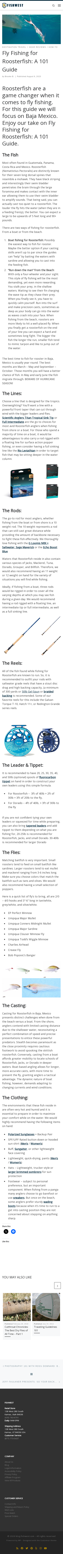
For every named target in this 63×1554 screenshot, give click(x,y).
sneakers (18, 1197)
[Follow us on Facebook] (22, 1548)
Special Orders (11, 1516)
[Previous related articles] (50, 1285)
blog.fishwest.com (25, 1536)
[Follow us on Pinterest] (31, 1548)
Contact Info (10, 1504)
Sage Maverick (25, 547)
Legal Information (13, 1468)
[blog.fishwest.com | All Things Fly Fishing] (12, 5)
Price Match (10, 1513)
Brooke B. (9, 76)
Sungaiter (21, 1149)
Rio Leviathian (26, 450)
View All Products (12, 1480)
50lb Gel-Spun (30, 691)
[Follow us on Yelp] (36, 1548)
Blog (7, 1465)
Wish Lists (9, 1510)
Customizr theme (48, 1540)
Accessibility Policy (13, 1471)
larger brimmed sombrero (24, 1172)
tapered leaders (36, 825)
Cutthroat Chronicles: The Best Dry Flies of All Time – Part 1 (16, 1330)
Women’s (36, 1143)
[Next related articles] (57, 1285)
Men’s (24, 1143)
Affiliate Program (12, 1477)
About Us (9, 1462)
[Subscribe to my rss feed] (17, 1548)
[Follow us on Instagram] (41, 1548)
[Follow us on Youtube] (45, 1548)
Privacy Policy (11, 1474)
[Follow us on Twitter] (27, 1548)
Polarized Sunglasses (21, 1134)
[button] (21, 483)
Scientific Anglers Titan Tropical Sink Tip (28, 417)
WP (19, 1540)
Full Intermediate (13, 422)
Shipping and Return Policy (17, 1507)
